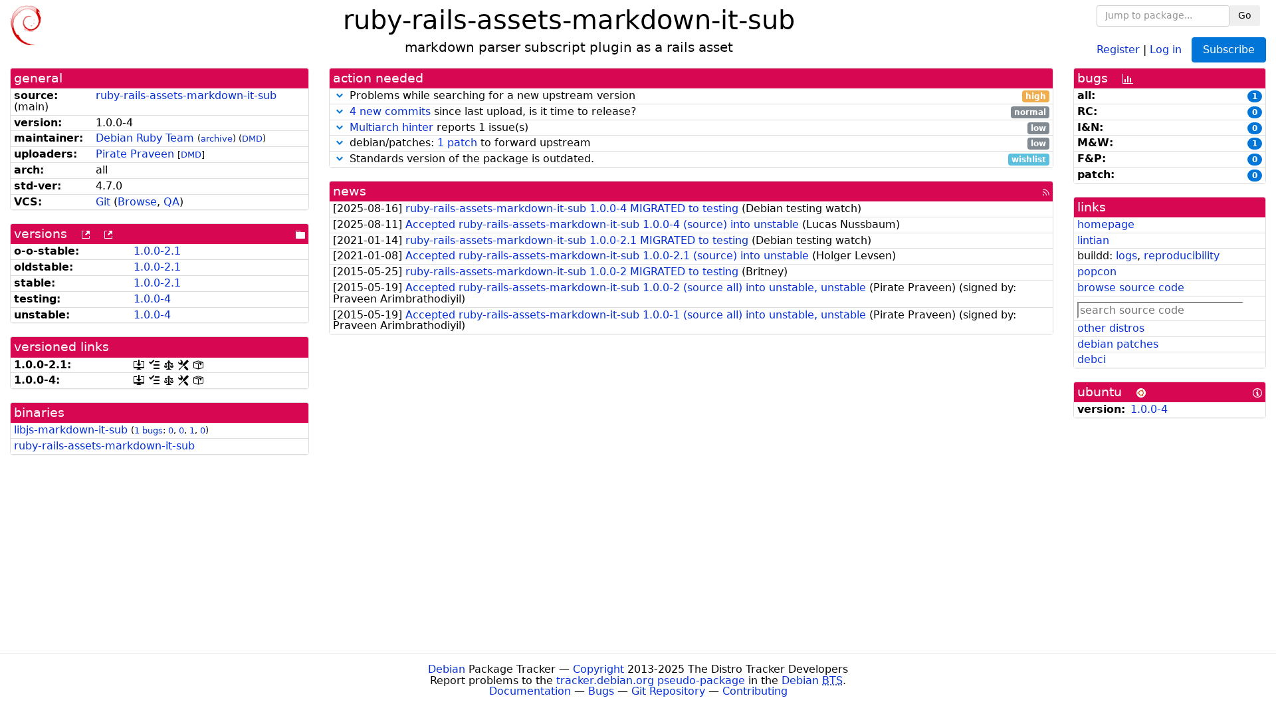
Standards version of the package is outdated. (696, 159)
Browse (137, 201)
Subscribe (1229, 49)
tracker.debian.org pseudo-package (650, 680)
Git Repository (668, 691)
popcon (1096, 271)
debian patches (1117, 344)
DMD (252, 139)
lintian (1093, 240)
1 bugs (148, 430)
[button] (339, 95)
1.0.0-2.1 (157, 251)
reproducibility (1182, 255)
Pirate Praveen (135, 154)
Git (103, 201)
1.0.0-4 (152, 299)
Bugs (601, 691)
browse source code (1130, 287)
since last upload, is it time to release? (698, 112)
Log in (1166, 49)
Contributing (755, 691)
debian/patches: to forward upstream (696, 143)
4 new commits (390, 111)
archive (217, 139)
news (349, 191)
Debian (446, 669)
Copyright (598, 669)
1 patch (457, 142)
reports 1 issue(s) (698, 128)
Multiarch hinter (391, 127)
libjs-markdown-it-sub (71, 429)
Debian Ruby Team (145, 138)
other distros (1110, 328)
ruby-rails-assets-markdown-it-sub (186, 95)
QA (171, 201)
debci (1091, 359)
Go (1244, 15)
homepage (1105, 224)
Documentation (530, 691)
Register (1118, 49)
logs (1126, 255)
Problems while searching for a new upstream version (696, 96)
